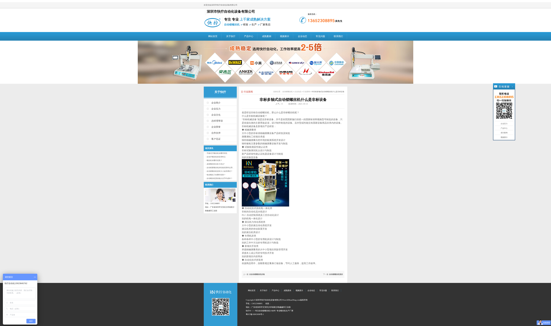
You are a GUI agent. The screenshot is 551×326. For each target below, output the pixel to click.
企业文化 (216, 115)
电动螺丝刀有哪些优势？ (216, 175)
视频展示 (284, 36)
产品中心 (248, 36)
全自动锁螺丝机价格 (257, 274)
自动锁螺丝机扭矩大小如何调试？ (219, 171)
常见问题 (320, 36)
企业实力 (216, 109)
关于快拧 (230, 36)
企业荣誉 (216, 127)
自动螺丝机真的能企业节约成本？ (219, 178)
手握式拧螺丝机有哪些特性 (217, 153)
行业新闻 (248, 91)
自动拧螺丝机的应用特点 (216, 157)
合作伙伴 (216, 133)
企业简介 (216, 103)
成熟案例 (266, 36)
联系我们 (338, 36)
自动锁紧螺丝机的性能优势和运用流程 (221, 168)
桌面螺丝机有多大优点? (216, 164)
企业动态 (302, 36)
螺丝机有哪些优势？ (214, 160)
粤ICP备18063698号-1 (255, 314)
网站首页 (212, 36)
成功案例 (504, 133)
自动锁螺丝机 (287, 92)
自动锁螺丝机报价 (336, 274)
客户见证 (216, 139)
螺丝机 (283, 311)
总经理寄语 (217, 121)
